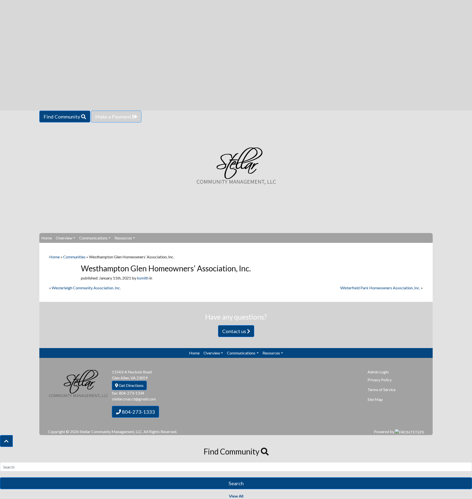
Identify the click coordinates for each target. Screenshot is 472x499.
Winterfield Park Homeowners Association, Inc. (380, 287)
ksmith (142, 278)
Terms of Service (382, 389)
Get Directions (131, 385)
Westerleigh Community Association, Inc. (86, 287)
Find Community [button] (62, 116)
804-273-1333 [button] (138, 412)
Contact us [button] (234, 331)
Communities (74, 256)
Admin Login (378, 371)
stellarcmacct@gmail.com (134, 398)
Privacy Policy (380, 379)
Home (46, 237)
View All (236, 496)
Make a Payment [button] (113, 116)
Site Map (375, 399)
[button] (6, 441)
